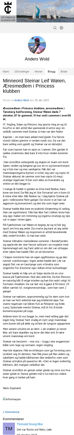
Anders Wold (21, 100)
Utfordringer (21, 71)
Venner (38, 71)
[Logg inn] (61, 28)
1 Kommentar (11, 412)
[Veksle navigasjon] (68, 28)
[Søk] (55, 28)
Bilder (64, 71)
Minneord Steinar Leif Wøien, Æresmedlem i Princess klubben (34, 86)
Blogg (51, 71)
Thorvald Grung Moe (30, 424)
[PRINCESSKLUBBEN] (37, 11)
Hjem (6, 71)
